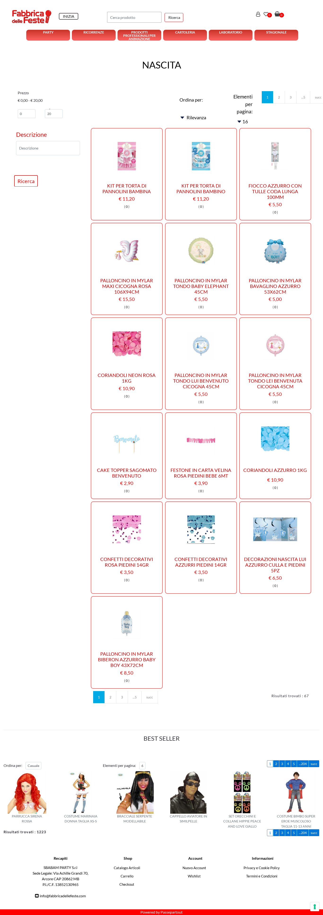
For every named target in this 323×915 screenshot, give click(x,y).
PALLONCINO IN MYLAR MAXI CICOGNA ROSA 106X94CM (126, 286)
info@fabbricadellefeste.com (63, 896)
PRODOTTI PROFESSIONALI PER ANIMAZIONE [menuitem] (139, 35)
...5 (303, 97)
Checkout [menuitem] (126, 884)
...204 (303, 764)
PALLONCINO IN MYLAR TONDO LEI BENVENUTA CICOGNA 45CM (275, 380)
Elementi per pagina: (243, 104)
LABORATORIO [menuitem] (230, 32)
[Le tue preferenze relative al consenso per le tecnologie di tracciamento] (314, 906)
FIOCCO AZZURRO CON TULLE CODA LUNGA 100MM (275, 191)
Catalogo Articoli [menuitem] (127, 868)
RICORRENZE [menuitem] (93, 32)
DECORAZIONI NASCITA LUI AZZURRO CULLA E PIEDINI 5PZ (275, 564)
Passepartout (172, 912)
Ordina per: (191, 100)
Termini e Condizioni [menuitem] (261, 876)
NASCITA (161, 65)
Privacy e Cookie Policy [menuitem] (262, 868)
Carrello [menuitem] (127, 876)
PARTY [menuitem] (48, 32)
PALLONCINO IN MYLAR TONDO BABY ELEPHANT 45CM (201, 286)
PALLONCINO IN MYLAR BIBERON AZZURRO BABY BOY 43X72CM (127, 659)
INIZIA (68, 16)
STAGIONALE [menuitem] (276, 32)
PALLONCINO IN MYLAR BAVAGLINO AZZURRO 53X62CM (275, 286)
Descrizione (31, 134)
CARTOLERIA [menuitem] (185, 32)
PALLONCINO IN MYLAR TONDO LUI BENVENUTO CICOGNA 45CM (201, 380)
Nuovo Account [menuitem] (194, 868)
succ (149, 697)
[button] (174, 17)
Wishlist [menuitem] (194, 876)
